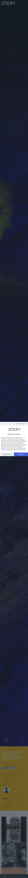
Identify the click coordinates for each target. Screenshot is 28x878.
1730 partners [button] (9, 437)
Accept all (21, 454)
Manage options (7, 454)
